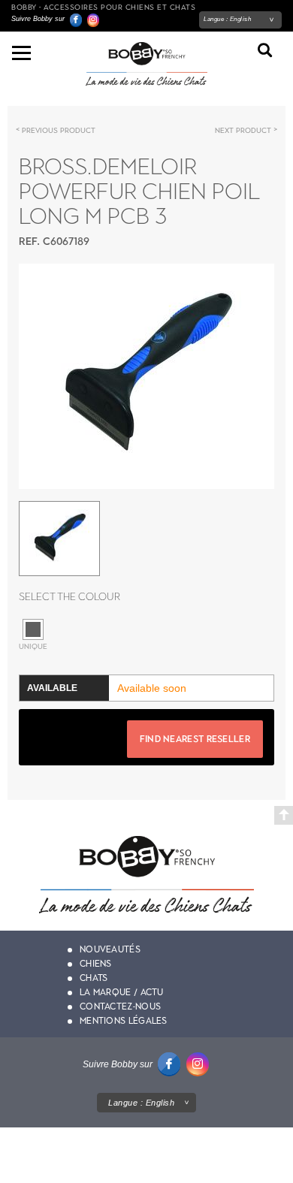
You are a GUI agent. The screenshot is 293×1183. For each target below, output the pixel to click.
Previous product (58, 130)
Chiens (96, 963)
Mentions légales (124, 1021)
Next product (243, 130)
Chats (94, 978)
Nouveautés (110, 949)
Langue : (227, 19)
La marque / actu (122, 992)
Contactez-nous (120, 1006)
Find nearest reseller (195, 739)
